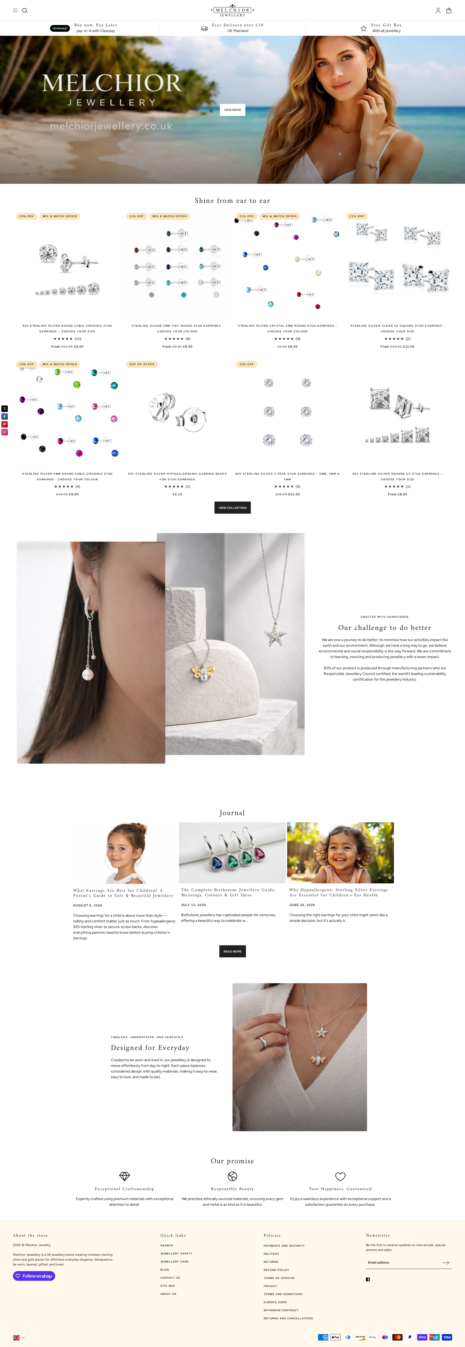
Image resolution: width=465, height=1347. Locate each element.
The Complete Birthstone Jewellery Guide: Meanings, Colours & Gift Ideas (228, 892)
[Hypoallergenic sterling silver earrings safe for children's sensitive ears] (340, 852)
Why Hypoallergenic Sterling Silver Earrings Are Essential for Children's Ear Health (338, 892)
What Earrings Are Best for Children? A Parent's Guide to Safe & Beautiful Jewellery (123, 893)
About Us (168, 1293)
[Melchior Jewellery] (232, 10)
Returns (271, 1261)
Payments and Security (284, 1245)
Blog (164, 1269)
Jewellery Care (174, 1261)
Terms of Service (279, 1278)
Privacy (270, 1286)
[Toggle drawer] (15, 10)
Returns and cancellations (288, 1318)
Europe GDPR (275, 1302)
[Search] (25, 10)
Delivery (272, 1253)
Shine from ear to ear (232, 201)
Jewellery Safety (176, 1253)
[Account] (438, 10)
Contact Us (170, 1277)
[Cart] (449, 10)
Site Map (167, 1285)
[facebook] (368, 1279)
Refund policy (276, 1269)
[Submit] (446, 1262)
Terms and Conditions (283, 1294)
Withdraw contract (281, 1310)
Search (166, 1245)
